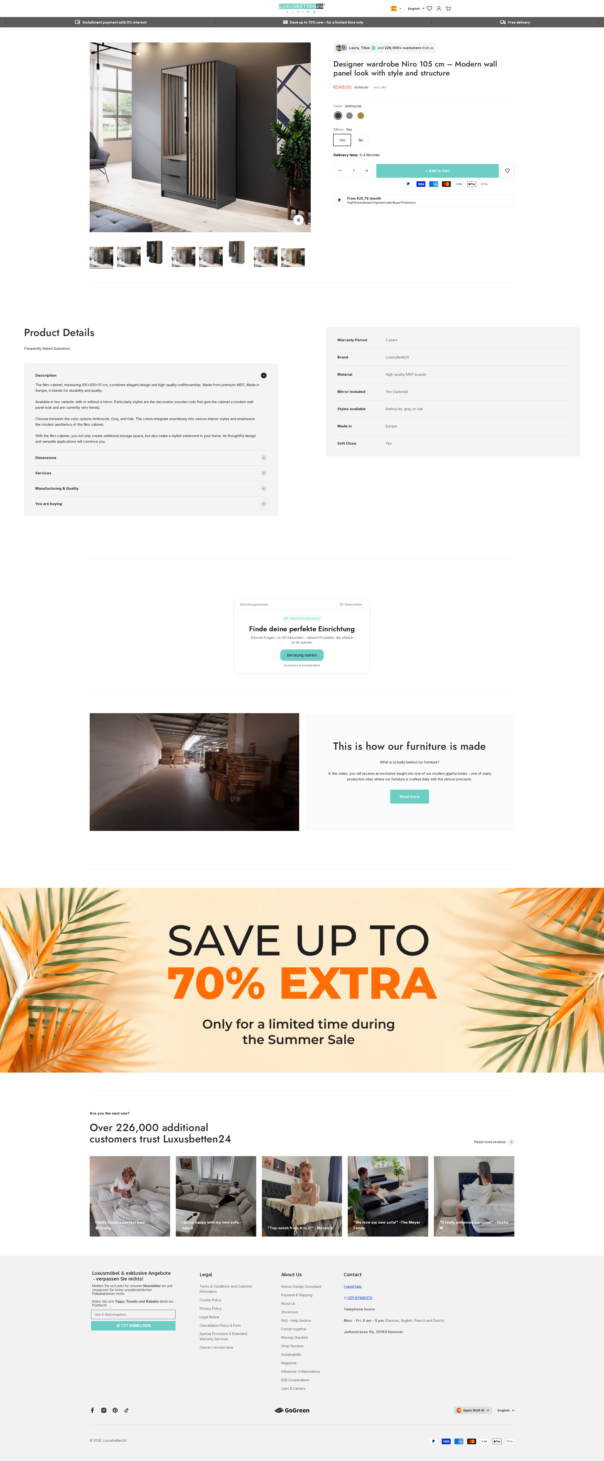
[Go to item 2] (129, 258)
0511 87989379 (359, 1298)
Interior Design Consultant (301, 1286)
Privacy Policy (211, 1308)
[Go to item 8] (293, 258)
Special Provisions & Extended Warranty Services (223, 1336)
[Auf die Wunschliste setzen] (507, 170)
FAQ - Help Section (296, 1320)
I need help (353, 1286)
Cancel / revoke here (216, 1347)
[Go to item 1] (101, 258)
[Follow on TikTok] (126, 1410)
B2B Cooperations (295, 1380)
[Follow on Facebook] (92, 1410)
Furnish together (294, 1329)
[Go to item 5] (211, 258)
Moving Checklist (294, 1337)
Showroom (289, 1312)
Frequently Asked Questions (47, 348)
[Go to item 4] (183, 258)
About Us (288, 1303)
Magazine (289, 1363)
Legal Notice (209, 1317)
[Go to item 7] (265, 258)
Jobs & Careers (293, 1388)
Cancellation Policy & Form (220, 1325)
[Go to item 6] (238, 253)
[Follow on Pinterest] (115, 1410)
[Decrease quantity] (340, 170)
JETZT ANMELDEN (133, 1326)
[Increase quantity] (367, 170)
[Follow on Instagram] (104, 1410)
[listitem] (133, 1276)
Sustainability (291, 1354)
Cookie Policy (210, 1300)
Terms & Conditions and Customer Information (226, 1288)
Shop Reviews (292, 1346)
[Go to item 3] (156, 253)
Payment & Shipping (296, 1295)
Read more (409, 796)
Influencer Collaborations (300, 1371)
